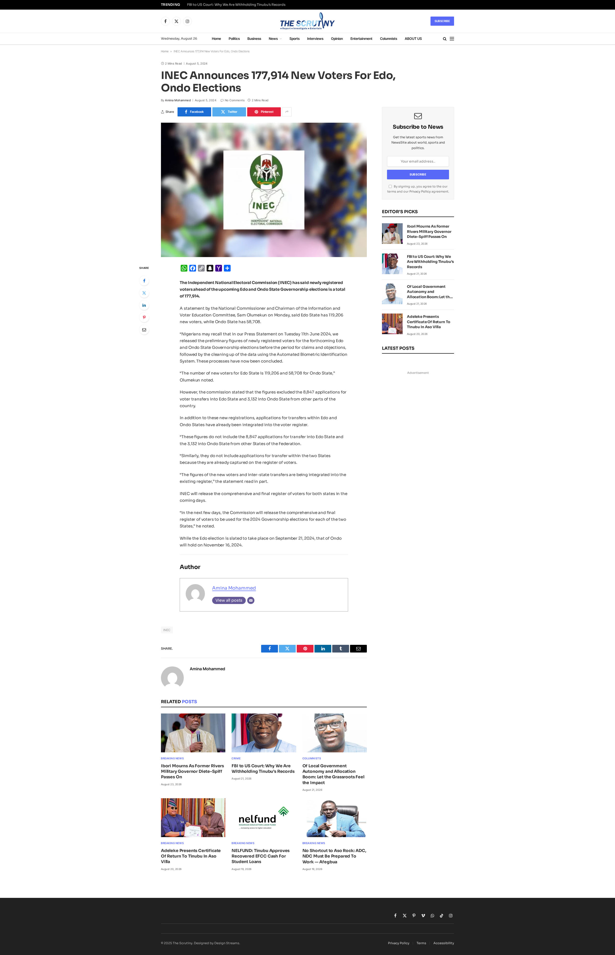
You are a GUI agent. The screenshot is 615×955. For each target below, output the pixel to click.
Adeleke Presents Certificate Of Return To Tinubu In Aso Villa (191, 856)
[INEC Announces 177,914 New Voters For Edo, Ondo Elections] (264, 190)
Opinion (337, 38)
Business (254, 38)
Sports (294, 38)
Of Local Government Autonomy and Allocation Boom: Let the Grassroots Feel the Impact (333, 774)
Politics (234, 38)
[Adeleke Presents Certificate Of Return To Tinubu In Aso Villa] (193, 817)
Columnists (388, 38)
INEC (167, 630)
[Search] (445, 38)
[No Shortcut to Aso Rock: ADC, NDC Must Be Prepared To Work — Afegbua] (334, 817)
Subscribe (442, 21)
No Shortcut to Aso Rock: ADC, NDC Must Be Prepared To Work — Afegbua (334, 856)
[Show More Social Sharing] (287, 111)
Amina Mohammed (178, 100)
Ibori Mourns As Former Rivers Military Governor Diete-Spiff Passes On (192, 771)
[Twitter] (144, 293)
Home (216, 38)
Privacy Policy (420, 191)
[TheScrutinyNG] (307, 21)
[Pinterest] (144, 317)
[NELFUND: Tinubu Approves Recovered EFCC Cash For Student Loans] (264, 817)
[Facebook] (144, 280)
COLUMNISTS (311, 758)
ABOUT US (413, 38)
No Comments (235, 100)
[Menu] (452, 38)
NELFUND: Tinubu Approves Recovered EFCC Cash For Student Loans (260, 856)
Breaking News (172, 758)
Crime (236, 758)
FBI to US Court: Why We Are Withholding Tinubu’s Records (236, 5)
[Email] (144, 329)
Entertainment (361, 38)
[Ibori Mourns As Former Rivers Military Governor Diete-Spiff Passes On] (193, 733)
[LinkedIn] (144, 305)
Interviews (315, 38)
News (273, 38)
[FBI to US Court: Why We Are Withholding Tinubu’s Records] (264, 733)
